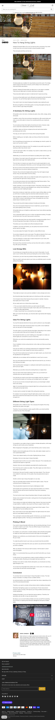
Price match (44, 711)
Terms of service (27, 712)
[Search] (51, 9)
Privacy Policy (5, 712)
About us (4, 711)
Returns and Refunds (13, 712)
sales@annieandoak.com (7, 666)
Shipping (21, 712)
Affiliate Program (10, 711)
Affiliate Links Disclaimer (21, 711)
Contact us (29, 711)
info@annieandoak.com (30, 12)
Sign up (42, 688)
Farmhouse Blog (36, 711)
